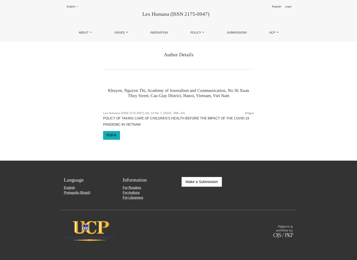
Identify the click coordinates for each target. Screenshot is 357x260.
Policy (196, 32)
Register (276, 6)
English (73, 6)
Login (288, 6)
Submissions (237, 32)
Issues (120, 32)
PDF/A (112, 135)
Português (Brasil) (77, 192)
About (84, 32)
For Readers (132, 187)
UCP (272, 32)
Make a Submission (202, 182)
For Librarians (133, 197)
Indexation (159, 32)
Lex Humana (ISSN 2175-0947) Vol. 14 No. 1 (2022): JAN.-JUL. (144, 113)
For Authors (131, 192)
